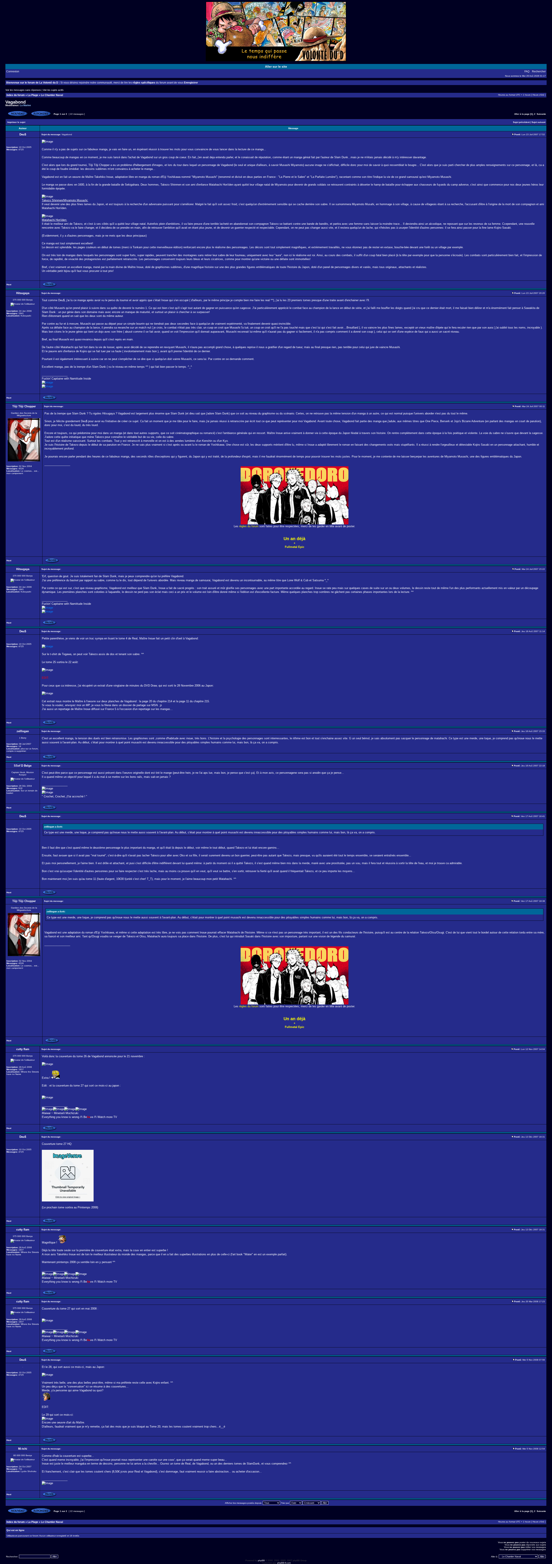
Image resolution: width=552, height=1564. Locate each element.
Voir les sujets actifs (53, 90)
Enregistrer (191, 82)
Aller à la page (522, 114)
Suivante (541, 114)
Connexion (12, 71)
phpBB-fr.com (284, 1563)
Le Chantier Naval (52, 95)
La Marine (25, 105)
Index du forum (15, 95)
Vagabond (15, 102)
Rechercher (539, 71)
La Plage (33, 95)
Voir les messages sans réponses (23, 90)
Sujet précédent (521, 122)
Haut (8, 284)
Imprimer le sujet (16, 122)
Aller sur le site (276, 66)
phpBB (261, 1560)
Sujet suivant (538, 122)
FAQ (526, 71)
